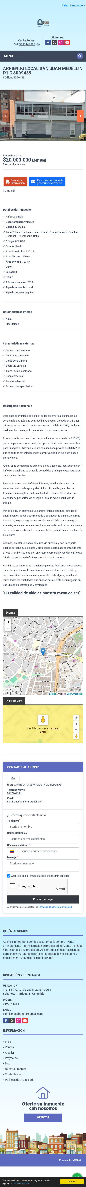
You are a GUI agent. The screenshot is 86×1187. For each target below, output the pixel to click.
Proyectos (11, 1058)
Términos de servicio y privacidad (55, 907)
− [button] (8, 628)
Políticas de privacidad (19, 1079)
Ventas (9, 1047)
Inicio (8, 1041)
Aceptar (72, 1181)
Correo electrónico (17, 832)
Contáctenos (13, 1074)
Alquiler (9, 1052)
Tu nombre (13, 820)
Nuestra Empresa (16, 1068)
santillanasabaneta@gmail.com (25, 801)
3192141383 (27, 44)
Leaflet (52, 693)
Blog (8, 1063)
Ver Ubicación (37, 728)
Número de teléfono (18, 845)
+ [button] (8, 622)
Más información (21, 1183)
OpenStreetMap (74, 693)
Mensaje (12, 857)
